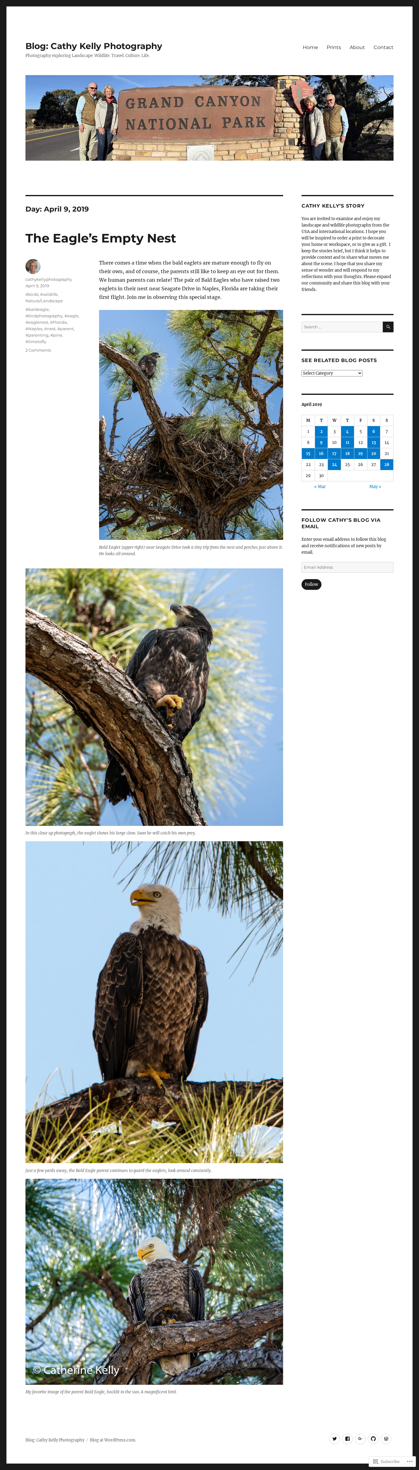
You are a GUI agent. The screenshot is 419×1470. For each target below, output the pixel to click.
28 (386, 464)
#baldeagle (37, 309)
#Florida (58, 322)
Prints (334, 47)
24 (334, 464)
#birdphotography (44, 315)
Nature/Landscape (44, 300)
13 (374, 442)
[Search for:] (342, 327)
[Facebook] (347, 1439)
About (357, 47)
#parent (65, 328)
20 (373, 453)
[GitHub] (373, 1439)
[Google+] (360, 1439)
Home (310, 47)
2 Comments (38, 350)
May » (375, 486)
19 (360, 453)
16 (321, 453)
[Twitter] (334, 1439)
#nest (50, 328)
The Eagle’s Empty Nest (100, 238)
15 (308, 453)
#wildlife (49, 294)
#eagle (71, 315)
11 (347, 442)
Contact (384, 47)
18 (347, 453)
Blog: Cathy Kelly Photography (93, 46)
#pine (56, 335)
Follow (311, 584)
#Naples (33, 328)
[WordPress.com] (386, 1439)
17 (334, 453)
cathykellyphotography (48, 279)
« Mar (320, 486)
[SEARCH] (388, 327)
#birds (31, 294)
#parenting (36, 335)
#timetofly (35, 341)
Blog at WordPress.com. (113, 1440)
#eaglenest (36, 322)
